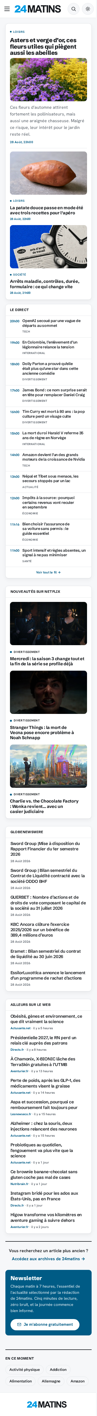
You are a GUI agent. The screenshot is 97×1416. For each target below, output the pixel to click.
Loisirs (19, 32)
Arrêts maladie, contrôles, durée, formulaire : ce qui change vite (44, 284)
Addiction (58, 1369)
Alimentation (20, 1381)
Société (19, 274)
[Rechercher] (73, 9)
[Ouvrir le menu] (8, 9)
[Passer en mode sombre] (88, 9)
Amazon (78, 1381)
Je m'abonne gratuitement (48, 1324)
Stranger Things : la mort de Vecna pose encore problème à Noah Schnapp (42, 732)
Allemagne (51, 1381)
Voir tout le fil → (48, 572)
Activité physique (24, 1369)
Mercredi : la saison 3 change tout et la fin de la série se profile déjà (47, 661)
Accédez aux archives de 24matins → (48, 1259)
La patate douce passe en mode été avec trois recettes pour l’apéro (46, 210)
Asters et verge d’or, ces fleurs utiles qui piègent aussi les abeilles (43, 47)
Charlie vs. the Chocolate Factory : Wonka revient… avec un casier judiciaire (44, 806)
